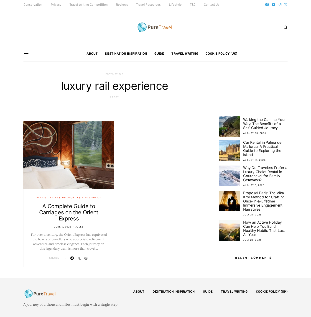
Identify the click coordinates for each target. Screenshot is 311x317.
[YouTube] (273, 4)
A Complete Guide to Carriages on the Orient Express (68, 212)
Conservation (33, 5)
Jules (79, 226)
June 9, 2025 (62, 226)
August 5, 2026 (254, 185)
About (92, 54)
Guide (159, 54)
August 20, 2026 (254, 133)
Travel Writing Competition (88, 5)
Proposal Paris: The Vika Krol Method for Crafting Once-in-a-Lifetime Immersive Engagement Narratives (264, 201)
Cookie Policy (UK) (221, 54)
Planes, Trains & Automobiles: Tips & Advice (68, 197)
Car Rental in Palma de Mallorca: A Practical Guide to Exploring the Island (262, 148)
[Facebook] (267, 4)
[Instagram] (279, 4)
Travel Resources (148, 5)
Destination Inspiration (126, 54)
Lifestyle (175, 5)
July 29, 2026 (252, 214)
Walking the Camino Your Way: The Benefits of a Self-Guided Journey (264, 123)
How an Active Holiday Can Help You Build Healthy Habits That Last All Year (264, 228)
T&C (193, 5)
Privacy (56, 5)
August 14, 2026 (254, 160)
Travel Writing (184, 54)
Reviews (122, 5)
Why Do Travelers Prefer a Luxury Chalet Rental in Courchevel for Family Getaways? (265, 173)
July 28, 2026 (252, 240)
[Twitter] (286, 4)
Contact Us (211, 5)
